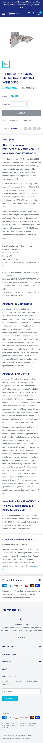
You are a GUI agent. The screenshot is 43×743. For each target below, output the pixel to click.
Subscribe (10, 698)
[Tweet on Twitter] (34, 128)
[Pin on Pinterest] (30, 128)
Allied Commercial (10, 88)
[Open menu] (3, 14)
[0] (38, 13)
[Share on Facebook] (25, 128)
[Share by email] (39, 128)
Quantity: (6, 104)
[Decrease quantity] (13, 104)
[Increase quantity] (26, 104)
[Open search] (29, 13)
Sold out (21, 113)
